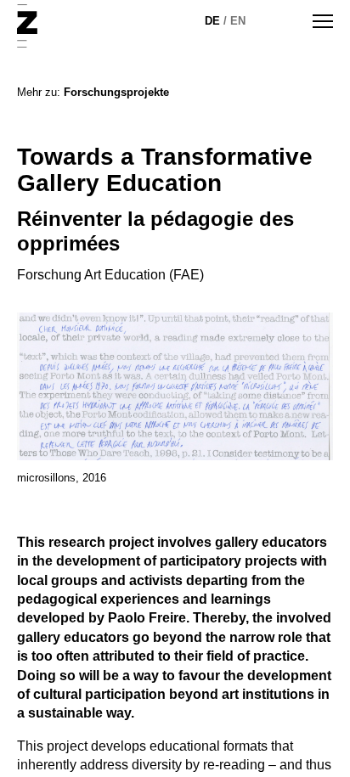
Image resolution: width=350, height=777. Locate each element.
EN (238, 20)
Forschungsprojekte (116, 92)
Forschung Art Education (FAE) (110, 274)
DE (212, 20)
